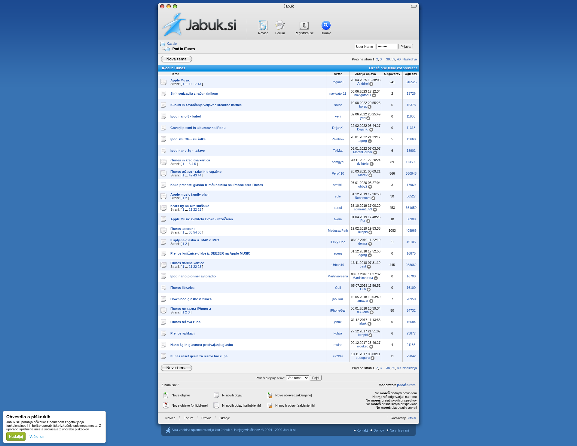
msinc (338, 345)
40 (399, 59)
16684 (411, 322)
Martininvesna (338, 276)
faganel (338, 82)
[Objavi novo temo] (176, 59)
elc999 (338, 356)
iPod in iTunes (183, 49)
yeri (337, 116)
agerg (363, 140)
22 (195, 209)
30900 (411, 219)
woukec (362, 346)
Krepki (363, 232)
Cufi (338, 287)
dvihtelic (363, 163)
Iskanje (326, 33)
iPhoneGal (337, 310)
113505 (411, 162)
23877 (411, 333)
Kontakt (362, 430)
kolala (338, 333)
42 (190, 175)
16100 (411, 287)
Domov (378, 430)
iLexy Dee (338, 242)
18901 (411, 150)
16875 (411, 253)
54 (195, 232)
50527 (411, 196)
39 (393, 59)
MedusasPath (338, 230)
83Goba (363, 312)
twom (338, 219)
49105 (411, 242)
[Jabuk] (202, 25)
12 (195, 84)
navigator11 (337, 93)
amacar (362, 300)
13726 (411, 93)
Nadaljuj (16, 436)
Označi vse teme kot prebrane (393, 68)
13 (199, 84)
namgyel (338, 162)
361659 (411, 207)
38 (388, 59)
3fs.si (412, 418)
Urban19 (337, 265)
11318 (411, 128)
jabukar (337, 299)
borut (363, 106)
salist (338, 105)
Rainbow (337, 139)
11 (190, 84)
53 (190, 232)
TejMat (338, 150)
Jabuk (288, 6)
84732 (411, 310)
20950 (411, 299)
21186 (411, 345)
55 (199, 232)
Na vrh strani (399, 430)
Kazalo (172, 43)
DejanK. (337, 128)
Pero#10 (338, 173)
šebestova (363, 198)
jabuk (338, 322)
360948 (411, 173)
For (362, 220)
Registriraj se (304, 33)
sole (338, 196)
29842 (411, 356)
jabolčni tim (406, 385)
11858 (411, 116)
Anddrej (362, 83)
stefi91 (338, 185)
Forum (280, 33)
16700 (411, 276)
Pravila (206, 418)
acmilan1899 (363, 209)
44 (199, 175)
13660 (411, 139)
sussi (338, 207)
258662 (411, 265)
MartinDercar (362, 152)
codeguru (363, 357)
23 (199, 209)
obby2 (362, 186)
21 (190, 209)
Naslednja (409, 59)
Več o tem (37, 436)
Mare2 (363, 175)
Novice (263, 33)
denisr (362, 243)
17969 (411, 185)
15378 (411, 105)
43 (195, 175)
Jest (363, 266)
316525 (411, 82)
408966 (411, 230)
